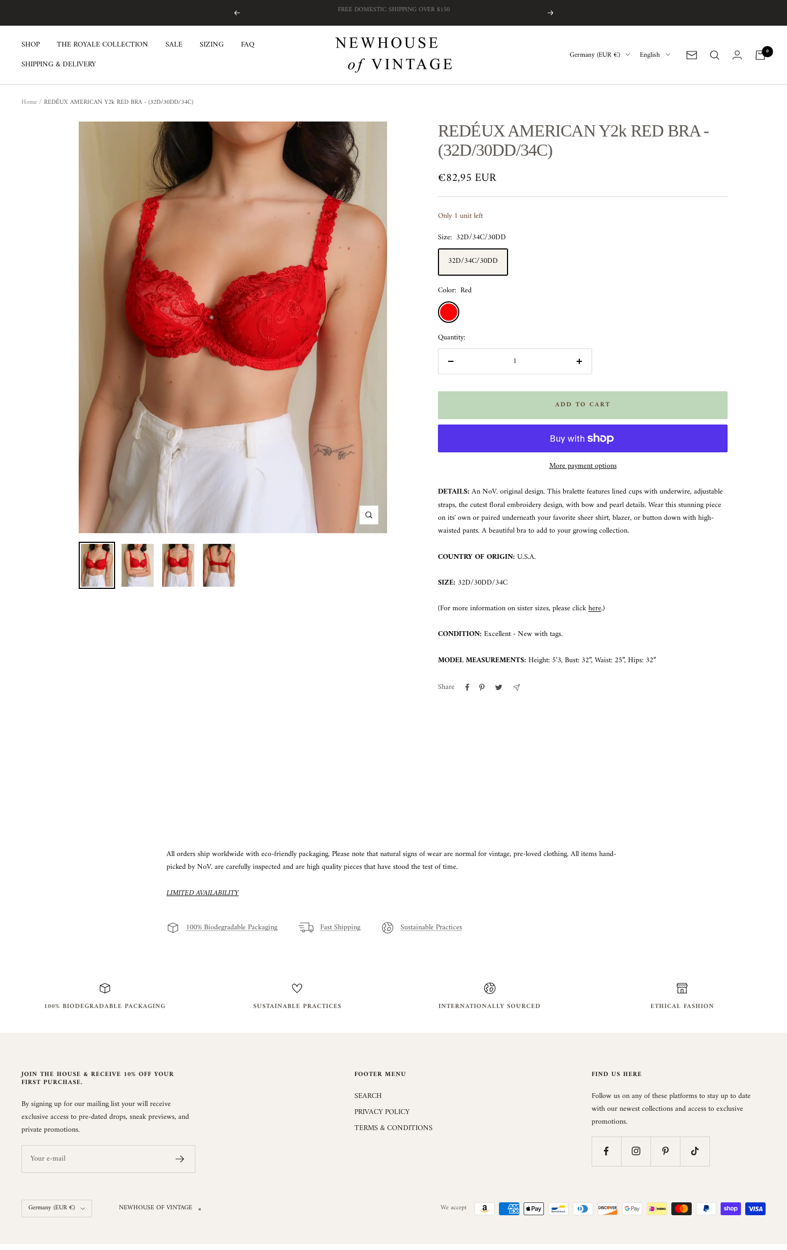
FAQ (247, 45)
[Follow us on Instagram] (635, 1151)
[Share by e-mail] (516, 687)
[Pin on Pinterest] (482, 687)
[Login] (737, 54)
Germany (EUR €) (595, 55)
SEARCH (368, 1096)
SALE (174, 45)
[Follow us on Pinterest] (665, 1151)
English (650, 55)
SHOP (30, 45)
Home (29, 102)
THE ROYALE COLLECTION (102, 45)
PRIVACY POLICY (382, 1112)
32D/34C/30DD (473, 261)
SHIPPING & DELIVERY (58, 64)
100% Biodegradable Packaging (231, 927)
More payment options (583, 466)
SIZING (212, 45)
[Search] (715, 55)
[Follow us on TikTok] (694, 1151)
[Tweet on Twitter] (498, 687)
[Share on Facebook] (467, 687)
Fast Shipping (340, 927)
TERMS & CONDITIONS (393, 1128)
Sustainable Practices (431, 927)
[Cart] (760, 55)
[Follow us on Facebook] (606, 1151)
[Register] (180, 1159)
